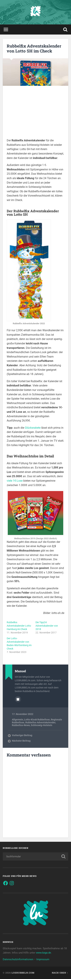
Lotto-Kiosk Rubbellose (37, 719)
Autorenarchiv (18, 699)
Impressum (42, 959)
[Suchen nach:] (35, 856)
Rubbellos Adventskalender (40, 722)
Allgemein (17, 719)
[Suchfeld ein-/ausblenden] (65, 29)
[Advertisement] (35, 114)
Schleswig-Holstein (41, 725)
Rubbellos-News (21, 725)
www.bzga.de (43, 952)
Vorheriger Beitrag (22, 735)
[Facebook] (5, 883)
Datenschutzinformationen (18, 959)
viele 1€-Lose (15, 480)
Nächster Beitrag (21, 740)
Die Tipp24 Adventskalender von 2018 (47, 626)
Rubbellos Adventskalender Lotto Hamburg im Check (19, 626)
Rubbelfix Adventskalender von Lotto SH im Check (34, 48)
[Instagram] (11, 883)
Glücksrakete (33, 427)
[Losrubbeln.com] (35, 12)
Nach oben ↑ (60, 972)
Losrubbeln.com (23, 972)
